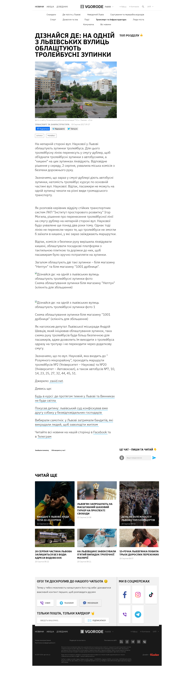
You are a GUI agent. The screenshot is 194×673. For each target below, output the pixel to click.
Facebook (100, 432)
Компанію (135, 7)
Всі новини (105, 24)
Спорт (53, 19)
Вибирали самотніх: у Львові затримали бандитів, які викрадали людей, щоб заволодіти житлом (74, 422)
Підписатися (99, 620)
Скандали (51, 14)
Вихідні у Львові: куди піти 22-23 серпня (53, 518)
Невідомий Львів (95, 14)
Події (86, 19)
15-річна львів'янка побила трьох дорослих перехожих (139, 553)
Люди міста (138, 19)
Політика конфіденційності (45, 643)
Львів (108, 632)
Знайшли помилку (42, 450)
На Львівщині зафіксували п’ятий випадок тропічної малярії (96, 554)
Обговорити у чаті (58, 450)
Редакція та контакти (78, 640)
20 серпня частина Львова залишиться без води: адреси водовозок (53, 554)
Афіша (50, 7)
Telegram (69, 603)
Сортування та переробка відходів (127, 14)
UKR (149, 7)
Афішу (123, 7)
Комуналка (88, 24)
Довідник (62, 7)
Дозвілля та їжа (70, 19)
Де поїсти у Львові (72, 14)
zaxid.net (56, 381)
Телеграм (44, 436)
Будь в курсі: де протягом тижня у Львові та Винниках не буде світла (75, 398)
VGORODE (94, 631)
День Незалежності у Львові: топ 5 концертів (138, 518)
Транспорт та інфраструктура (111, 19)
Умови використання (43, 640)
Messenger (92, 603)
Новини (39, 7)
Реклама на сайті (110, 640)
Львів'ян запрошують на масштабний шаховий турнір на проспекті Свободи (94, 508)
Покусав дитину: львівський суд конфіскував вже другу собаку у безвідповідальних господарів (71, 410)
